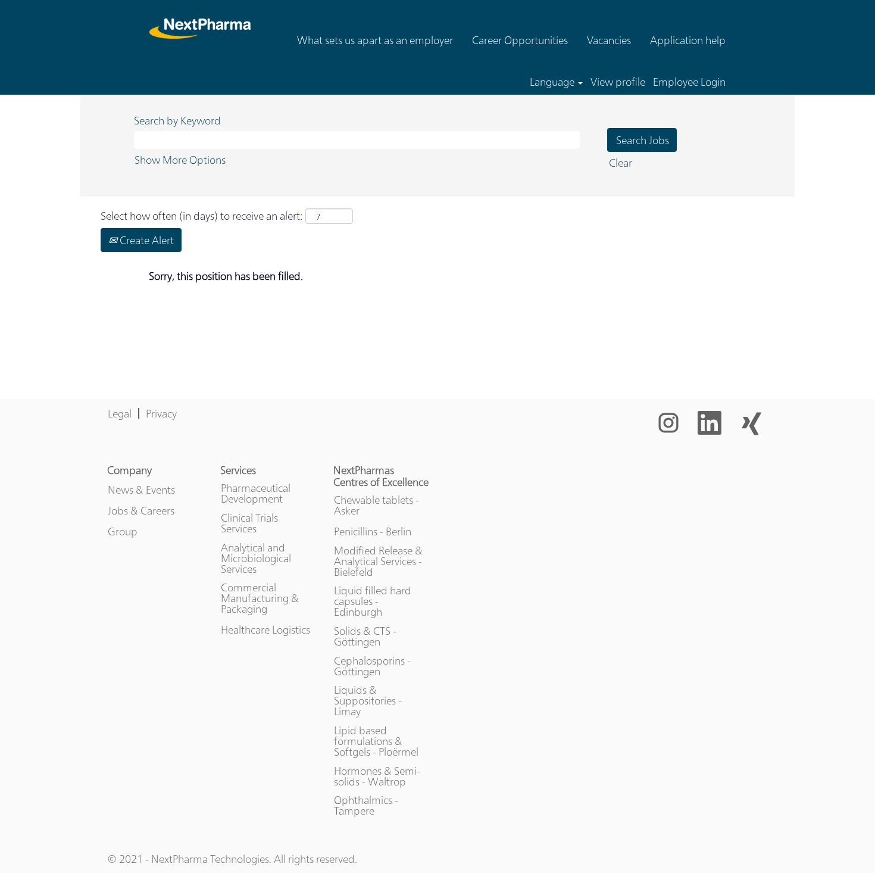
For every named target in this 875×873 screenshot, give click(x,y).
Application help (688, 39)
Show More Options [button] (180, 159)
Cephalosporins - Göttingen (372, 665)
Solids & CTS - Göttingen (365, 636)
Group (123, 531)
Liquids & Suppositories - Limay (368, 700)
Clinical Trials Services (249, 523)
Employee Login (689, 82)
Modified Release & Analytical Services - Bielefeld (378, 561)
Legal (120, 413)
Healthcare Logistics (265, 629)
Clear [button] (620, 162)
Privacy (161, 413)
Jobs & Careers (141, 510)
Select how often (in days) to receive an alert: (202, 215)
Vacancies (609, 39)
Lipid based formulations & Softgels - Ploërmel (376, 740)
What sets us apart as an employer (375, 39)
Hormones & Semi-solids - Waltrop (377, 776)
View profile (617, 82)
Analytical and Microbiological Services (256, 558)
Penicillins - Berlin (372, 531)
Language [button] (553, 82)
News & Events (141, 489)
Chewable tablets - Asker (376, 505)
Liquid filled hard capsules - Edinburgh (372, 601)
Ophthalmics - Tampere (366, 805)
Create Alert (145, 239)
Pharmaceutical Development (255, 493)
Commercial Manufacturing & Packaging (260, 598)
